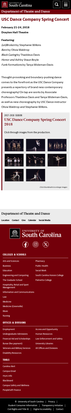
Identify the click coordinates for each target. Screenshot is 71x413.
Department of (25, 11)
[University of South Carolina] (35, 233)
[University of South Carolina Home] (16, 4)
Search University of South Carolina (56, 4)
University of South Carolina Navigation (65, 4)
